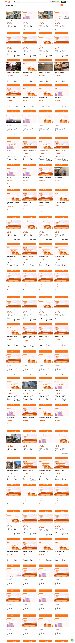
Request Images (29, 14)
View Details (13, 33)
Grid (61, 5)
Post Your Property (55, 1)
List (64, 5)
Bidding (63, 1)
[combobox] (31, 2)
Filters (68, 5)
